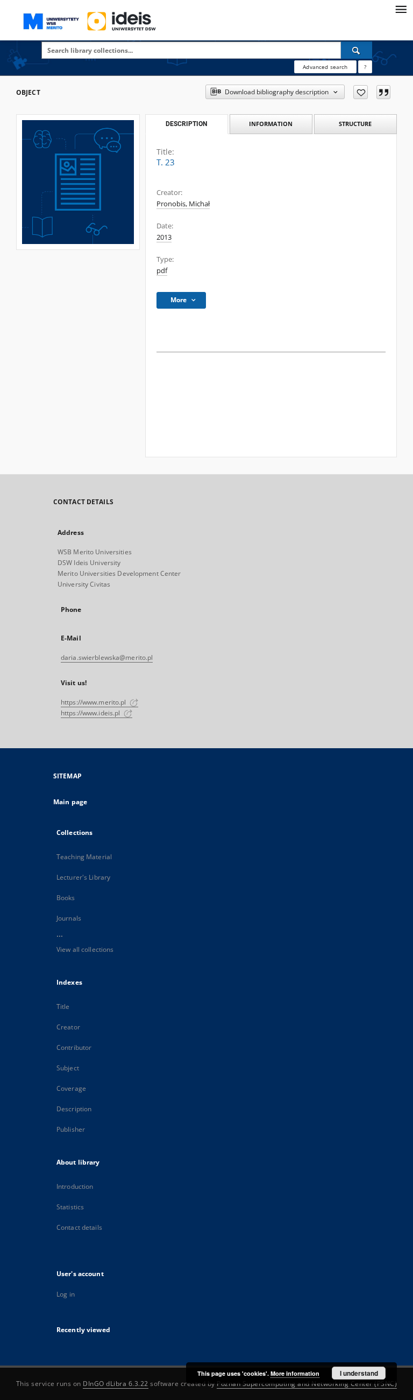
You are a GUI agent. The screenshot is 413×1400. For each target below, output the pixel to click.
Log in (65, 1294)
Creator (68, 1027)
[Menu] (400, 8)
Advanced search (325, 67)
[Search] (356, 50)
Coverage (71, 1088)
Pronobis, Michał (183, 203)
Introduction (74, 1186)
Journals (68, 918)
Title (63, 1006)
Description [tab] (186, 124)
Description (73, 1108)
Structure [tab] (355, 124)
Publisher (70, 1129)
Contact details (79, 1227)
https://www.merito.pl (94, 702)
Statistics (70, 1206)
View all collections (84, 949)
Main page (70, 801)
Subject (67, 1067)
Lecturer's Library (83, 877)
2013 (164, 237)
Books (65, 897)
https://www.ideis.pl (91, 713)
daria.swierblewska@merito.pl (107, 657)
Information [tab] (271, 124)
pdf (161, 270)
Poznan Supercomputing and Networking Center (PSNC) (307, 1383)
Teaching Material (84, 856)
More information (294, 1373)
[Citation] (383, 92)
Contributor (73, 1047)
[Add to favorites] (360, 92)
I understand (359, 1373)
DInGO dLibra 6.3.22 (115, 1383)
